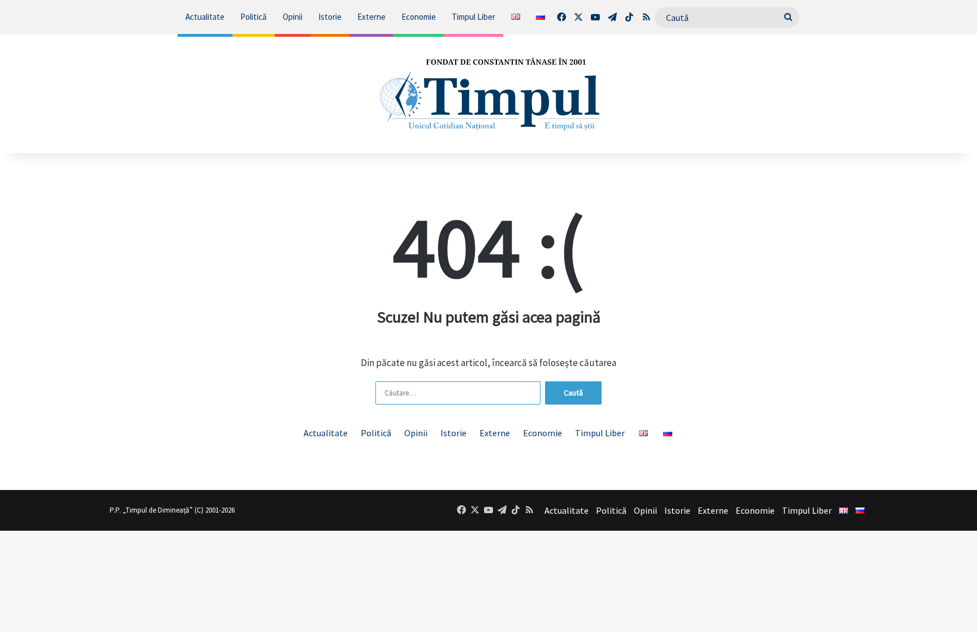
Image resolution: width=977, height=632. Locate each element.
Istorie (329, 16)
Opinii (292, 16)
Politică (253, 16)
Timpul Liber (473, 16)
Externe (371, 16)
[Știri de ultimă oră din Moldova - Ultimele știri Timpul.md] (488, 94)
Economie (418, 16)
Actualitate (204, 16)
